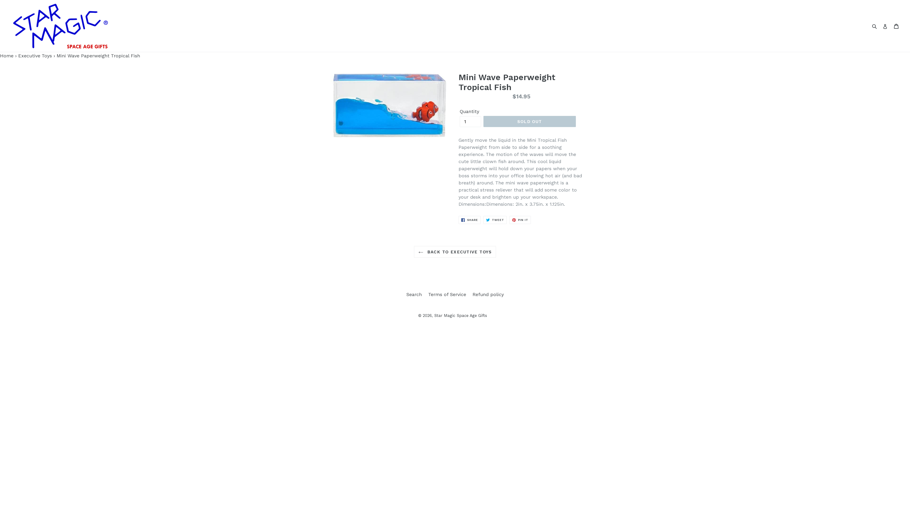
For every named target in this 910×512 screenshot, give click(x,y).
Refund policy (488, 294)
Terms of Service (447, 294)
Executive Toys (35, 56)
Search (414, 294)
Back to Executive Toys (458, 251)
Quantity (469, 111)
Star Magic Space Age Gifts (460, 315)
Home (7, 56)
